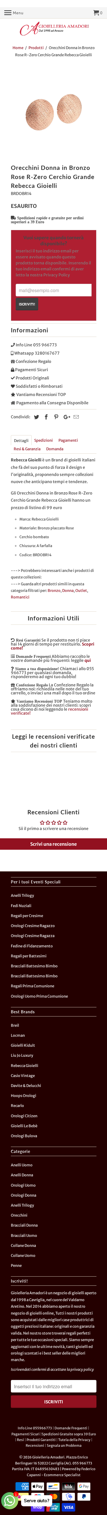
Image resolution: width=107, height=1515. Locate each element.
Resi (20, 1440)
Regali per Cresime (27, 915)
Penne (16, 1265)
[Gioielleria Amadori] (53, 28)
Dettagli (21, 440)
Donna (68, 590)
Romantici (20, 597)
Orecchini (19, 1215)
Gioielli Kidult (23, 1045)
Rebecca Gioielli (24, 1065)
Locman (18, 1035)
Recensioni (35, 1445)
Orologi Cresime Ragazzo (33, 925)
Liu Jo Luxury (22, 1055)
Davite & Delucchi (26, 1085)
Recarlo (17, 1105)
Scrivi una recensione (53, 844)
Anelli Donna (22, 1175)
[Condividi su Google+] (65, 417)
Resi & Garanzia (27, 449)
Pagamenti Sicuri (25, 1434)
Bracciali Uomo (24, 1235)
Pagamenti (68, 440)
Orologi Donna (23, 1195)
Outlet (81, 590)
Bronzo (54, 590)
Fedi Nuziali (21, 905)
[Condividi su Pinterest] (55, 417)
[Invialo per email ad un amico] (75, 417)
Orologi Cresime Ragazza (32, 935)
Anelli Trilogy (22, 895)
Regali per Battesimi (29, 956)
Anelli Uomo (22, 1165)
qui (87, 660)
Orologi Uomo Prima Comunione (39, 996)
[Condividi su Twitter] (35, 417)
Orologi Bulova (24, 1136)
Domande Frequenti (70, 1428)
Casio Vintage (23, 1075)
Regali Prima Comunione (32, 986)
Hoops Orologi (23, 1095)
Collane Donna (23, 1245)
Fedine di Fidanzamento (32, 946)
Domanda (54, 449)
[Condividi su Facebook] (45, 417)
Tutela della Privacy (74, 1440)
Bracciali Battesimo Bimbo (34, 966)
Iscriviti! (27, 304)
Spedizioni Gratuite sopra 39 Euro (69, 1434)
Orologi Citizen (24, 1116)
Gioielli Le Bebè (24, 1126)
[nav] (14, 13)
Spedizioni (43, 440)
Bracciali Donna (24, 1225)
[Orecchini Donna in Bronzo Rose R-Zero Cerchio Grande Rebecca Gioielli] (53, 112)
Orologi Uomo (23, 1185)
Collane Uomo (23, 1255)
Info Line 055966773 (35, 1428)
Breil (15, 1025)
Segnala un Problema (64, 1445)
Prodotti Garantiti (41, 1440)
